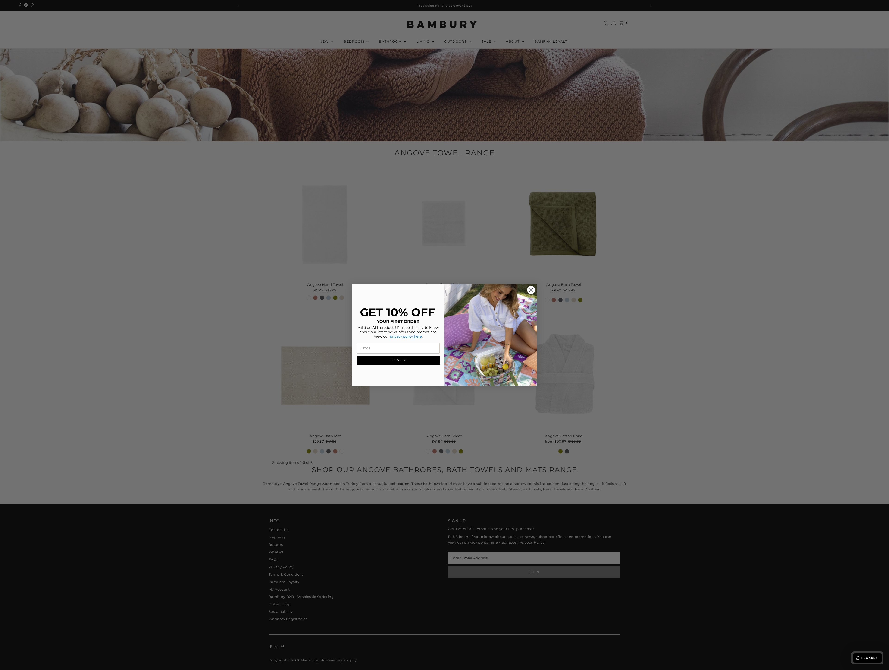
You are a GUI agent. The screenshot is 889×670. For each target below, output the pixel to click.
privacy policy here (406, 336)
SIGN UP (398, 360)
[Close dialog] (531, 290)
